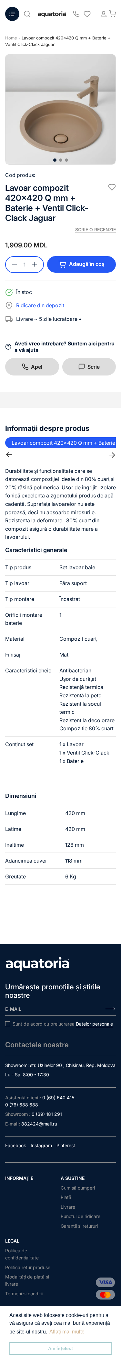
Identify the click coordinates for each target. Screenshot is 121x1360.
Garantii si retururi (79, 1226)
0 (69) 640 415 (58, 1097)
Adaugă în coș (87, 264)
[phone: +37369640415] (76, 13)
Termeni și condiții (24, 1293)
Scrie (93, 367)
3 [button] (66, 160)
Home (11, 37)
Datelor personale (94, 1024)
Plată (66, 1197)
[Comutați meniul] (12, 14)
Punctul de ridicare (80, 1216)
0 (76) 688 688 (21, 1104)
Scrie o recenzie (95, 229)
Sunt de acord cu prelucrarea (63, 1024)
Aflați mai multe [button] (67, 1331)
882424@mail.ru (39, 1123)
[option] (60, 109)
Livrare (68, 1207)
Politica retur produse (27, 1267)
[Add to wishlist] (112, 187)
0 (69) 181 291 (47, 1114)
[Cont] (102, 14)
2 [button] (60, 160)
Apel (36, 367)
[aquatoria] (51, 14)
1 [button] (54, 160)
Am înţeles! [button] (60, 1348)
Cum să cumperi (78, 1188)
